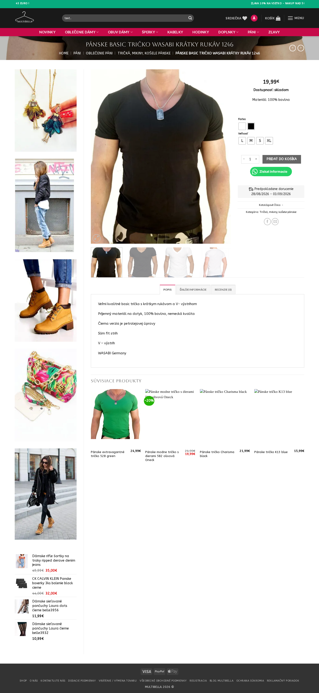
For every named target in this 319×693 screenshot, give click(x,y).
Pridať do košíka (282, 159)
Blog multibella (221, 680)
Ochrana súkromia (250, 680)
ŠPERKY (148, 32)
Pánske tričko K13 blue (271, 452)
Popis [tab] (167, 289)
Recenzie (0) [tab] (223, 289)
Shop (23, 680)
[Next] (222, 156)
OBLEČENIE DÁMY (80, 32)
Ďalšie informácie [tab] (193, 289)
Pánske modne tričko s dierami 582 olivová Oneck (162, 456)
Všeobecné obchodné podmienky (163, 680)
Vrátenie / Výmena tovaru (118, 680)
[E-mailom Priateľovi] (275, 221)
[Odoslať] (190, 18)
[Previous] (99, 156)
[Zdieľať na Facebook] (267, 221)
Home (63, 53)
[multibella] (35, 18)
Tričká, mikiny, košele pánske (144, 53)
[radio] (242, 126)
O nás (34, 680)
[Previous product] (301, 48)
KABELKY (175, 32)
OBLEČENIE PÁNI (99, 53)
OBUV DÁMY (119, 32)
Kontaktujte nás (53, 680)
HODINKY (200, 32)
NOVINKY (47, 32)
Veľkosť (243, 133)
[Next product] (292, 48)
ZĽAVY (274, 32)
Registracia (198, 680)
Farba (242, 119)
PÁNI (252, 32)
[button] (254, 18)
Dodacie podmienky (82, 680)
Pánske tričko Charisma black (217, 454)
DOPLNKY (226, 32)
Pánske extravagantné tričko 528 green (107, 454)
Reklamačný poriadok (283, 680)
